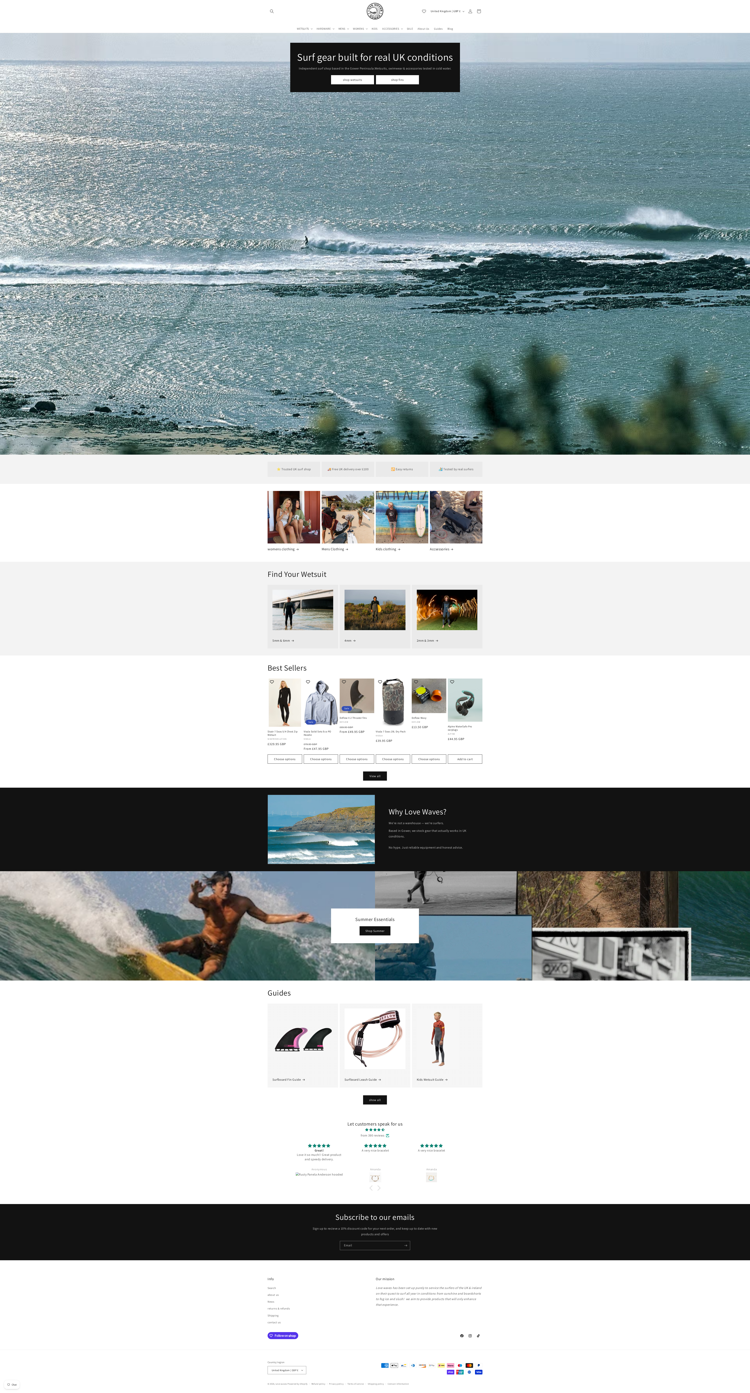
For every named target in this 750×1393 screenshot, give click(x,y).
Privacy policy (336, 1383)
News (271, 1301)
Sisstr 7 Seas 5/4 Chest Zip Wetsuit (282, 733)
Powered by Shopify (298, 1383)
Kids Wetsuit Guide (430, 1080)
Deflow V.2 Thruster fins (353, 718)
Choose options (285, 759)
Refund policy (318, 1383)
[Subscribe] (405, 1245)
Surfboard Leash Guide (361, 1080)
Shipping (273, 1315)
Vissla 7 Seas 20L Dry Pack (391, 731)
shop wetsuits (352, 80)
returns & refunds (279, 1308)
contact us (274, 1322)
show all (375, 1100)
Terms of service (355, 1383)
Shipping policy (376, 1383)
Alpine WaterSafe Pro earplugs (460, 728)
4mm (348, 641)
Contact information (398, 1383)
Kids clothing (386, 549)
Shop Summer (375, 931)
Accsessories (439, 549)
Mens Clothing (333, 549)
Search (272, 1288)
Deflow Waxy (419, 718)
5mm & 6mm (281, 641)
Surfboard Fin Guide (286, 1080)
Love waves (281, 1383)
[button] (272, 11)
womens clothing (281, 549)
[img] (375, 1130)
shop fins (397, 80)
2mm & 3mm (425, 641)
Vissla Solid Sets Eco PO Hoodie (317, 733)
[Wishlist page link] (424, 11)
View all (375, 776)
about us (273, 1295)
